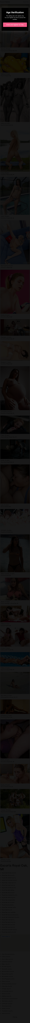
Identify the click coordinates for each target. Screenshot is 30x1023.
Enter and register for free (15, 25)
